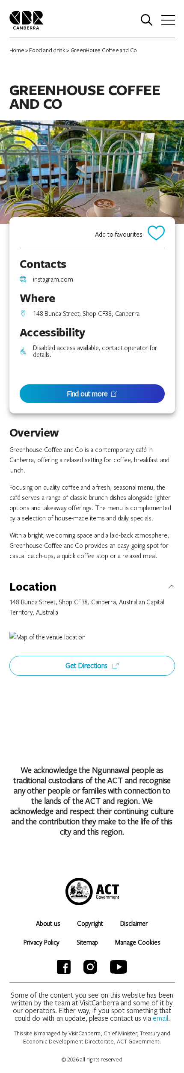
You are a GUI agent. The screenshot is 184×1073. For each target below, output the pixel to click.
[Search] (147, 20)
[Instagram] (90, 967)
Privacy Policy (41, 942)
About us (48, 923)
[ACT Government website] (92, 891)
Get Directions (87, 665)
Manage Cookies (137, 942)
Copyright (90, 923)
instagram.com (53, 279)
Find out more (87, 393)
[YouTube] (118, 967)
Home (16, 50)
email (160, 1018)
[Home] (26, 19)
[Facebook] (64, 967)
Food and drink (47, 50)
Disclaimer (134, 923)
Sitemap (87, 942)
